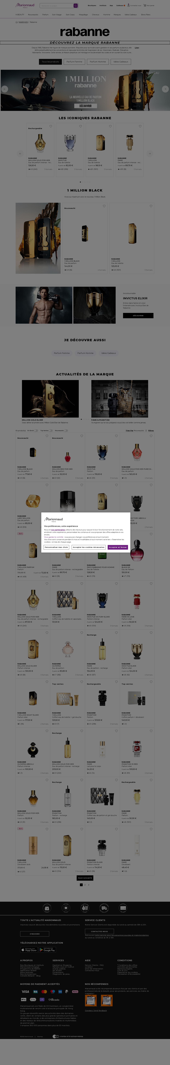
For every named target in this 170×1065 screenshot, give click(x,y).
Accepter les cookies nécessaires (88, 547)
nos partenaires (58, 530)
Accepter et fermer (118, 547)
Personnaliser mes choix (56, 547)
